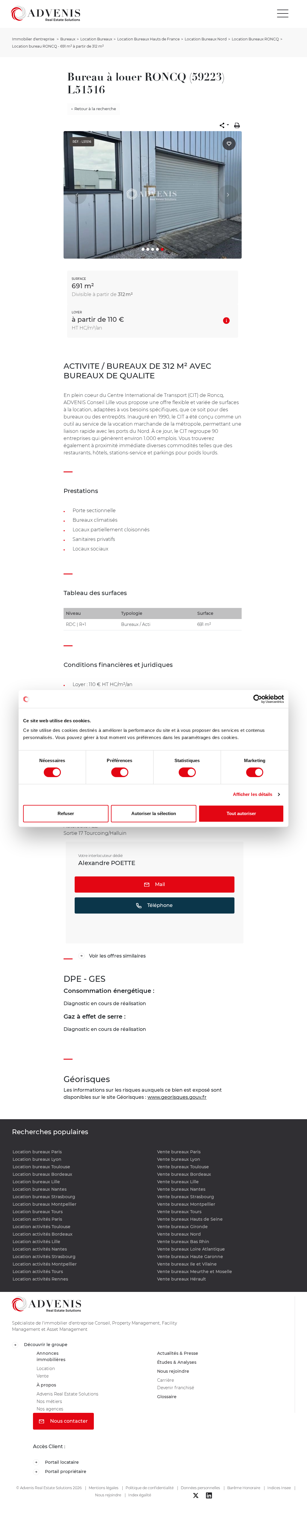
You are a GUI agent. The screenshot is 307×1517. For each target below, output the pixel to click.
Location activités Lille (36, 1241)
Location (47, 1371)
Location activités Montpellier (45, 1264)
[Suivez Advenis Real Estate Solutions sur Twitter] (196, 1505)
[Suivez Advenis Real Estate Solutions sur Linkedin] (209, 1505)
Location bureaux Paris (37, 1152)
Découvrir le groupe (48, 1345)
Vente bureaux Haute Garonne (190, 1256)
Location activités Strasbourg (44, 1256)
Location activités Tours (38, 1271)
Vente (44, 1380)
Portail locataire (64, 1470)
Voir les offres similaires (117, 956)
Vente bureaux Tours (179, 1211)
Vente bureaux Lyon (178, 1159)
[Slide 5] (162, 249)
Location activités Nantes (40, 1249)
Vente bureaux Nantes (181, 1189)
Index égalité (139, 1504)
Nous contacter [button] (68, 1429)
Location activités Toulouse (41, 1226)
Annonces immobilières (52, 1357)
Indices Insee (279, 1497)
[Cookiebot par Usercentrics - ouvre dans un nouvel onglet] (257, 698)
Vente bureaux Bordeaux (184, 1174)
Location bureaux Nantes (40, 1189)
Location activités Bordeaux (43, 1234)
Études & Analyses (179, 1364)
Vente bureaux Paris (179, 1152)
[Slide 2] (147, 249)
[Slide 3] (152, 249)
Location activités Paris (37, 1219)
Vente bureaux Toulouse (183, 1166)
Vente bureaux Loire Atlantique (191, 1249)
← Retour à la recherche (93, 108)
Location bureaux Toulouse (41, 1166)
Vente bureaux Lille (178, 1181)
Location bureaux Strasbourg (44, 1196)
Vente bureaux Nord (179, 1234)
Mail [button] (159, 884)
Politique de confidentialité (150, 1497)
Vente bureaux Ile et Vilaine (187, 1264)
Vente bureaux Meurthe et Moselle (194, 1271)
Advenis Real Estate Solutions (72, 1399)
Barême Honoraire (243, 1497)
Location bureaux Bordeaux (42, 1174)
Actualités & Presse (180, 1354)
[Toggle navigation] (282, 13)
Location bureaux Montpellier (44, 1204)
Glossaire (168, 1402)
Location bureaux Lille (36, 1181)
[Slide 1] (143, 249)
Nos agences (52, 1416)
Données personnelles (200, 1497)
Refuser (66, 813)
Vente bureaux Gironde (182, 1226)
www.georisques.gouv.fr (177, 1097)
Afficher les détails (253, 794)
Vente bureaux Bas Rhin (183, 1241)
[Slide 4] (157, 249)
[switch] (119, 772)
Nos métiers (51, 1408)
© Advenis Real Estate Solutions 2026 (49, 1497)
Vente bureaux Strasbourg (185, 1196)
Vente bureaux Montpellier (186, 1204)
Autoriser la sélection (153, 813)
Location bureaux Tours (38, 1211)
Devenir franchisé (178, 1392)
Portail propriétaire (68, 1480)
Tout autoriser (241, 813)
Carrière (166, 1384)
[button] (224, 125)
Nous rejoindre (175, 1374)
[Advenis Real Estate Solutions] (45, 13)
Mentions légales (103, 1497)
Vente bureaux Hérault (181, 1279)
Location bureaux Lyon (37, 1159)
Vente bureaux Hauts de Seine (190, 1219)
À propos (47, 1389)
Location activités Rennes (40, 1279)
